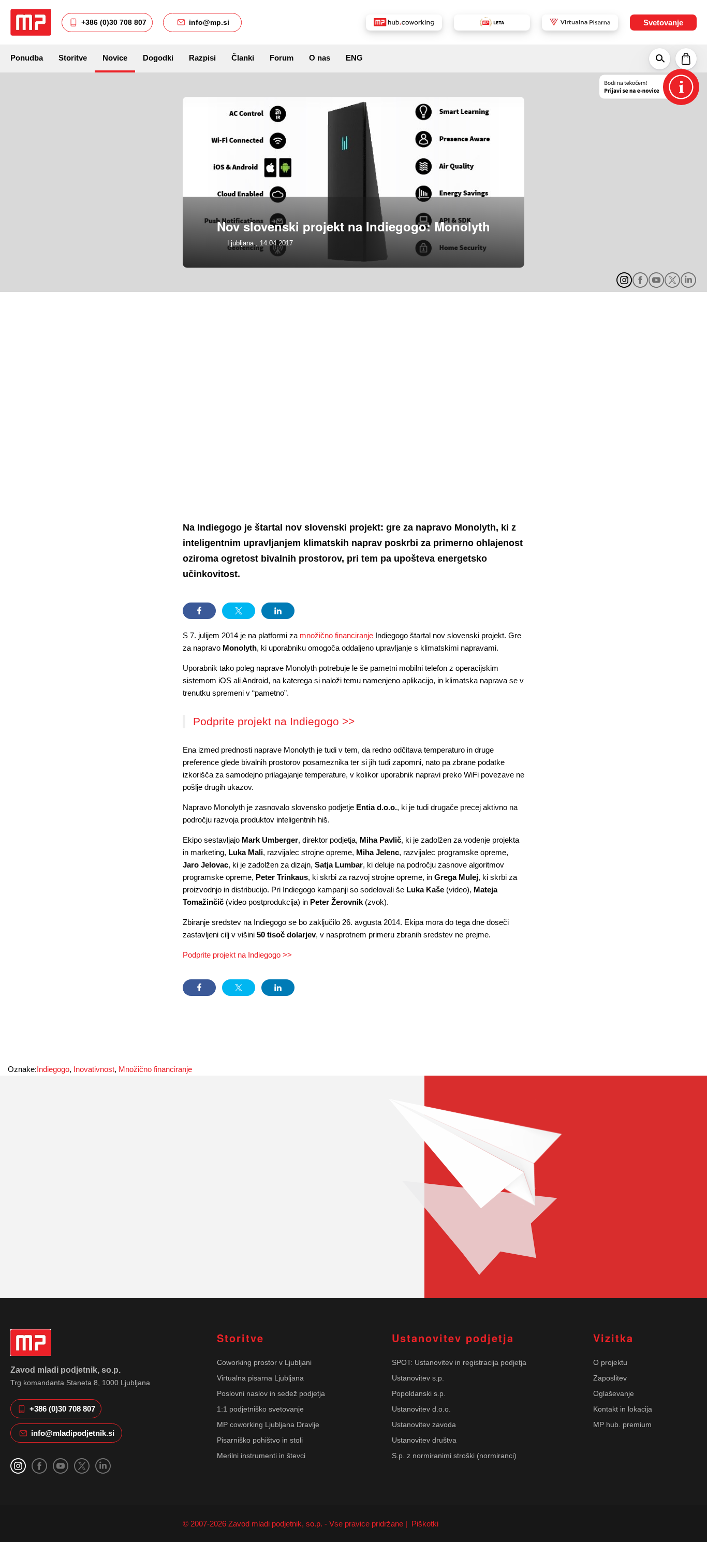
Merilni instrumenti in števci (261, 1455)
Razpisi (202, 57)
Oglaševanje (613, 1393)
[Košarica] (686, 58)
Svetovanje (663, 22)
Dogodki (158, 57)
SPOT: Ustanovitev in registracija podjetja (459, 1362)
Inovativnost (93, 1069)
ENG (354, 57)
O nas (319, 57)
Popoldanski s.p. (419, 1393)
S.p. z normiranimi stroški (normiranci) (454, 1455)
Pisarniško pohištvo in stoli (260, 1440)
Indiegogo (53, 1069)
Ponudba (26, 57)
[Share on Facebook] (199, 611)
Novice (114, 57)
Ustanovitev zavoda (424, 1424)
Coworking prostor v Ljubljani (264, 1362)
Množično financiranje (155, 1069)
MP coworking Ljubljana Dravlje (268, 1424)
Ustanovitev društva (424, 1440)
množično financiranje (336, 635)
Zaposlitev (610, 1378)
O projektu (610, 1362)
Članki (242, 57)
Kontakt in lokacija (622, 1409)
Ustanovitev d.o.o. (421, 1409)
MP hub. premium (622, 1424)
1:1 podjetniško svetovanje (260, 1409)
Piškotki (423, 1523)
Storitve (72, 57)
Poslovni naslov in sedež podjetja (271, 1393)
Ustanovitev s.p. (418, 1378)
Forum (281, 57)
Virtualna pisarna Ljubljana (260, 1378)
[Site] (30, 22)
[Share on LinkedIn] (277, 611)
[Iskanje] (659, 58)
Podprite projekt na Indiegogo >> (274, 721)
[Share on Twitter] (238, 611)
